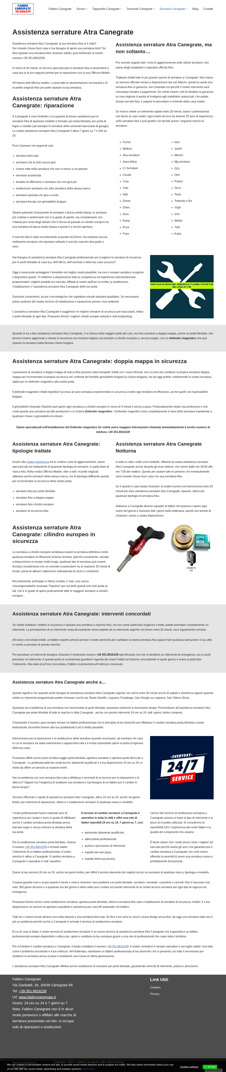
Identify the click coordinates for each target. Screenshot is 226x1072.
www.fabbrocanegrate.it (37, 997)
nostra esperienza (38, 461)
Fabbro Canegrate (60, 8)
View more (89, 1068)
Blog (195, 8)
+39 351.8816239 (36, 846)
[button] (86, 9)
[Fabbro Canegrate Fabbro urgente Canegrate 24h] (23, 8)
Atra (177, 168)
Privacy (154, 993)
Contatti (208, 8)
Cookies (155, 987)
